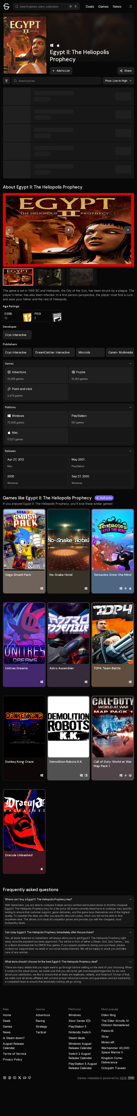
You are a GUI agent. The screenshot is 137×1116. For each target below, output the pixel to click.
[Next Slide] (127, 229)
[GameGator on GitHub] (29, 1077)
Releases (10, 450)
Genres (9, 363)
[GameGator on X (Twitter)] (19, 1077)
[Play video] (68, 229)
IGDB (123, 1078)
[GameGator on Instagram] (4, 1077)
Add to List (63, 70)
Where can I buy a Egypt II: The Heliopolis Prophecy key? (38, 899)
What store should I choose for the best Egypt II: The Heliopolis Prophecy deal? (51, 961)
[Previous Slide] (9, 229)
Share (128, 70)
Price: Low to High (116, 80)
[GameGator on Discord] (24, 1077)
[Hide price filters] (6, 80)
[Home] (6, 6)
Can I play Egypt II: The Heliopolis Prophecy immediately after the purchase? (49, 932)
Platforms (10, 407)
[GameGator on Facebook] (9, 1077)
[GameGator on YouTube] (14, 1077)
